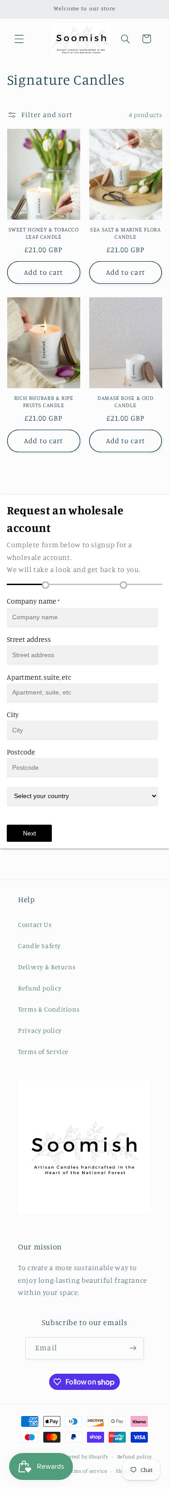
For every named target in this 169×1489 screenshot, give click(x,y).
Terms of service (86, 1471)
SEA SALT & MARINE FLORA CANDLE (125, 233)
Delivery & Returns (46, 967)
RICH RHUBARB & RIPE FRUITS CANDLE (43, 402)
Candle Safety (39, 945)
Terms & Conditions (48, 1009)
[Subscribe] (132, 1348)
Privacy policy (40, 1030)
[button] (19, 38)
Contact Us (34, 924)
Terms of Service (43, 1051)
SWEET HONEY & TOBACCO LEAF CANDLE (44, 233)
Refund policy (39, 988)
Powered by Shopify (83, 1456)
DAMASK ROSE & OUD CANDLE (125, 402)
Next (29, 833)
